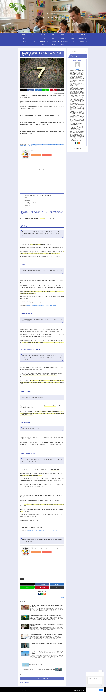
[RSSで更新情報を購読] (45, 594)
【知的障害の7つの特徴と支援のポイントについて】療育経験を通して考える (38, 195)
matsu (77, 69)
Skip (97, 689)
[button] (60, 90)
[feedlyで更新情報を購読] (42, 594)
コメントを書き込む (42, 678)
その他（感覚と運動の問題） (29, 207)
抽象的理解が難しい (28, 200)
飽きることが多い (27, 203)
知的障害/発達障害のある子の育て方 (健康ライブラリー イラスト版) (44, 548)
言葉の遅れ (26, 197)
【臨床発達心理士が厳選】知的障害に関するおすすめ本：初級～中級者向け (43, 531)
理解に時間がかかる (28, 205)
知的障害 (22, 579)
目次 (40, 193)
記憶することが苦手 (28, 198)
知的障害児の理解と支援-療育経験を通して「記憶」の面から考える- (41, 305)
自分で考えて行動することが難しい (31, 202)
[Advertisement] (42, 177)
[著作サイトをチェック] (39, 594)
